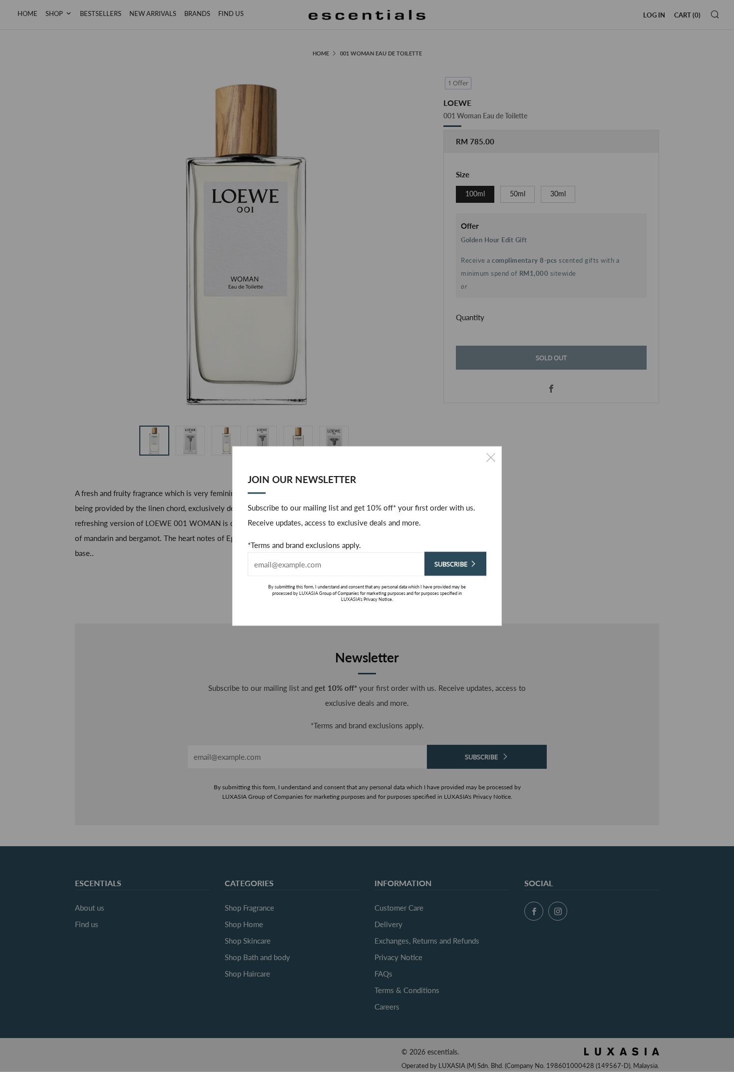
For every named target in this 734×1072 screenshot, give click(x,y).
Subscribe (450, 563)
